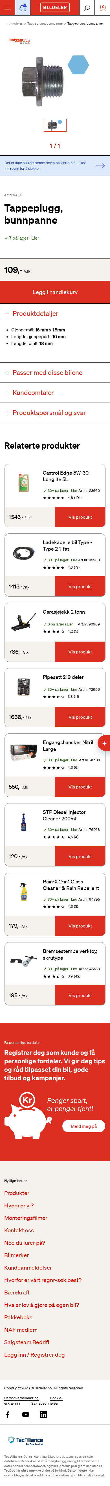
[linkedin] (43, 1415)
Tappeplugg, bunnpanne (45, 23)
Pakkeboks (18, 1317)
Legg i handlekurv (55, 292)
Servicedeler (13, 23)
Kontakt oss (19, 1230)
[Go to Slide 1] (55, 125)
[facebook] (7, 1415)
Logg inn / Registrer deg (34, 1354)
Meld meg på (84, 1126)
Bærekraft (17, 1292)
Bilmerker (16, 1255)
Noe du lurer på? (24, 1242)
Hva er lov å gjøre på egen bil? (41, 1305)
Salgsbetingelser (45, 1403)
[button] (55, 80)
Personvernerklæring (21, 1398)
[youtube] (25, 1415)
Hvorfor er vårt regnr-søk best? (43, 1280)
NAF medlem (21, 1329)
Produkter (16, 1193)
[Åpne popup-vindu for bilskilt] (22, 7)
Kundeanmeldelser (28, 1267)
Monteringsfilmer (25, 1218)
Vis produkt (80, 517)
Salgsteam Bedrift (27, 1342)
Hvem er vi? (19, 1205)
